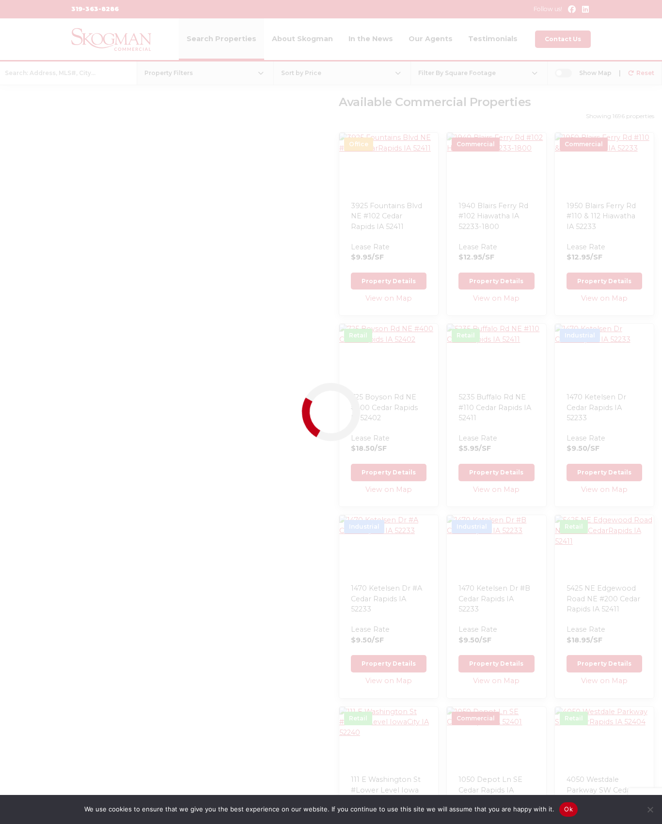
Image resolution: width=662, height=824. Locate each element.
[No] (650, 809)
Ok (568, 809)
